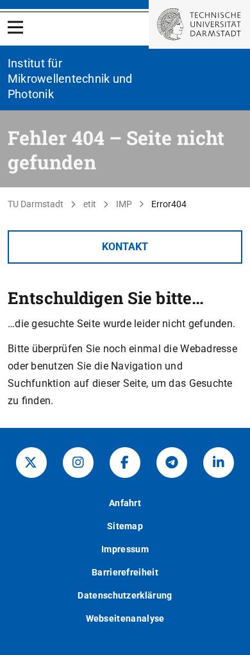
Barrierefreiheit (125, 572)
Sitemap (125, 526)
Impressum (125, 549)
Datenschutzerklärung (125, 595)
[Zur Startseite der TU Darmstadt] (199, 24)
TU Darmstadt (35, 204)
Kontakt (125, 247)
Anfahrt (125, 503)
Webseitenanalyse (125, 618)
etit (89, 204)
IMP (124, 204)
